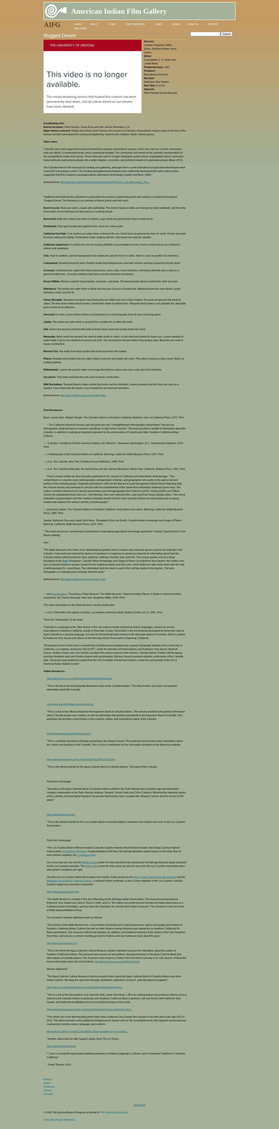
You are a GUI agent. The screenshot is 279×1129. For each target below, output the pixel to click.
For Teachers (135, 24)
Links (158, 24)
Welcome (80, 28)
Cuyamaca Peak (86, 855)
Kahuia (47, 1079)
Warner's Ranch (83, 880)
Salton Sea (91, 866)
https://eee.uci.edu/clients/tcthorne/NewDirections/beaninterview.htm (84, 987)
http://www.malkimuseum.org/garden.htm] (83, 395)
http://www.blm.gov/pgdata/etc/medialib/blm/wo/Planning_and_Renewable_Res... (105, 182)
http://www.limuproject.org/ (61, 1046)
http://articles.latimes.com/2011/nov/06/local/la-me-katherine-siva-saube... (87, 1031)
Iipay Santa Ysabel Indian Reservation (155, 877)
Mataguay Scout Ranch (60, 880)
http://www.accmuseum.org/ (62, 943)
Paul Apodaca (59, 594)
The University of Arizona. (114, 1112)
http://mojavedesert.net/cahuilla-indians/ (69, 733)
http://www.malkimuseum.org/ (63, 891)
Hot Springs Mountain (74, 851)
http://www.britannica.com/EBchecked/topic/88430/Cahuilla (79, 678)
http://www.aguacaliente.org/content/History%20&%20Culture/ (81, 759)
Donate (213, 24)
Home (77, 24)
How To (193, 24)
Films (111, 24)
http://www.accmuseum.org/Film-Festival (116, 961)
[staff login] (139, 1105)
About (94, 24)
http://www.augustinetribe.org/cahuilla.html (70, 704)
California (49, 1086)
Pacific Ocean (89, 862)
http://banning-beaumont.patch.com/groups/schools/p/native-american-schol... (90, 1009)
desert (47, 1083)
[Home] (56, 11)
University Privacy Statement (59, 1119)
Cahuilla (48, 1094)
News (176, 24)
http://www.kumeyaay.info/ (61, 814)
